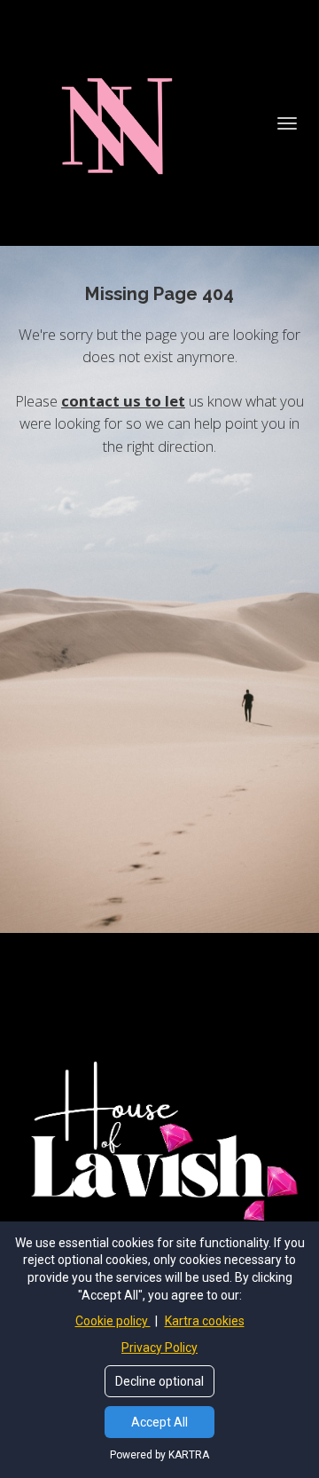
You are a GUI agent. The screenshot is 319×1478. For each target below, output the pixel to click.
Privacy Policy (159, 1347)
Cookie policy (113, 1321)
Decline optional (159, 1381)
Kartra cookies (205, 1321)
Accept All (159, 1422)
